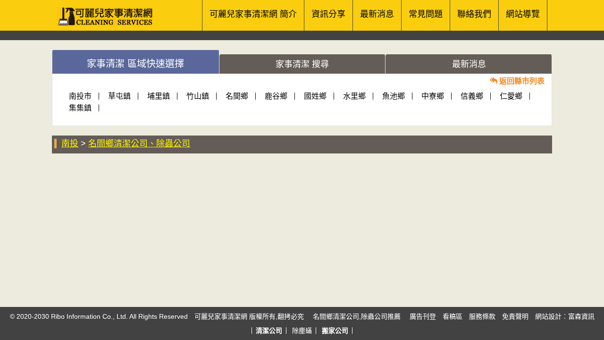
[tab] (135, 62)
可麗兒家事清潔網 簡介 (253, 14)
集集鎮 (80, 108)
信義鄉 (472, 96)
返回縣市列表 (521, 81)
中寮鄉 (432, 96)
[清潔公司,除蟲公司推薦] (107, 12)
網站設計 (548, 316)
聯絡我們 (474, 14)
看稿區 (452, 316)
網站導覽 (523, 14)
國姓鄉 (315, 96)
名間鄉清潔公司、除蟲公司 (139, 143)
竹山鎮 (197, 96)
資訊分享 (328, 14)
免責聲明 (515, 316)
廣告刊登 (423, 316)
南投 (69, 143)
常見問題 (426, 14)
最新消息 (377, 14)
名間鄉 (237, 96)
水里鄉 (354, 96)
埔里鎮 (158, 96)
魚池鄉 (393, 96)
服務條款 (482, 316)
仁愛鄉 (511, 96)
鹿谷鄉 (276, 96)
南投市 (80, 96)
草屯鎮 (119, 96)
